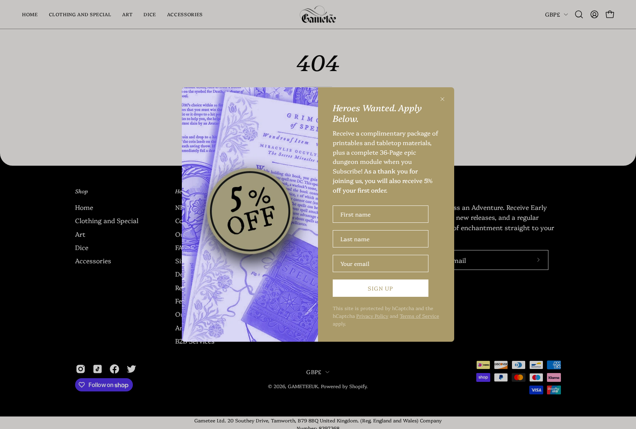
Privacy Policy (372, 315)
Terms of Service (419, 315)
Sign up (380, 288)
